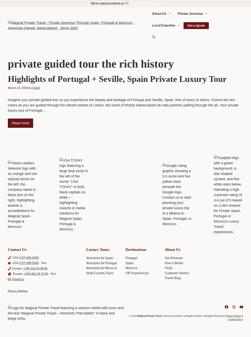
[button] (153, 37)
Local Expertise (163, 25)
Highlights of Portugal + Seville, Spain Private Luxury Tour (117, 79)
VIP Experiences (137, 273)
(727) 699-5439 (29, 257)
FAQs (169, 268)
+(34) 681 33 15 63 (36, 273)
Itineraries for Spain (99, 258)
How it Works (174, 263)
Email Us (18, 279)
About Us (159, 13)
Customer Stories (177, 273)
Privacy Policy (233, 316)
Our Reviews (174, 258)
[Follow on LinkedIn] (226, 307)
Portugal (131, 258)
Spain (130, 263)
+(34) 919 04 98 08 (35, 268)
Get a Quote (196, 25)
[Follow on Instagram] (234, 307)
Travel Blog (173, 278)
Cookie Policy (235, 319)
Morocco (131, 268)
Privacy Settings (18, 290)
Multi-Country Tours (99, 273)
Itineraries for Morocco (101, 268)
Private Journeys (190, 13)
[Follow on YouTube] (241, 307)
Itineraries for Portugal (101, 263)
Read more (20, 123)
